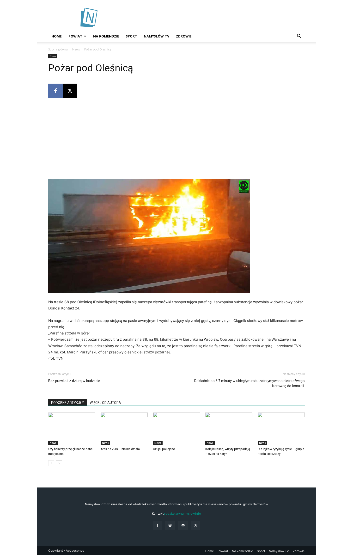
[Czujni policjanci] (176, 429)
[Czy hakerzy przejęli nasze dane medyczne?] (71, 429)
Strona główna (58, 49)
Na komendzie (106, 36)
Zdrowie (184, 36)
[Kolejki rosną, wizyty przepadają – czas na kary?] (228, 429)
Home (57, 36)
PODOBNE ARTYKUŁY (67, 403)
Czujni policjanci (164, 449)
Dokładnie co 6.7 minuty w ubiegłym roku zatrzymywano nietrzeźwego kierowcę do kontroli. (249, 383)
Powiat (75, 36)
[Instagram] (170, 525)
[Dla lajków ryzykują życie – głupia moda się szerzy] (281, 429)
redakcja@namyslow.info (182, 513)
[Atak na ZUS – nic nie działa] (124, 429)
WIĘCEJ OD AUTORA (105, 403)
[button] (299, 36)
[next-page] (59, 463)
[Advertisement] (217, 17)
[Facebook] (55, 91)
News (76, 49)
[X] (70, 91)
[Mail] (183, 525)
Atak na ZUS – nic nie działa (120, 449)
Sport (131, 36)
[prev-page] (51, 463)
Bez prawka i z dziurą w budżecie (74, 381)
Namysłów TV (156, 36)
